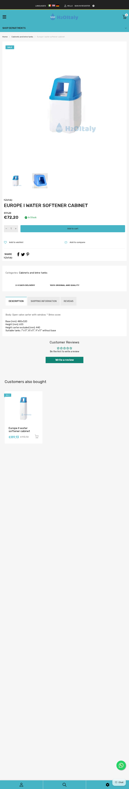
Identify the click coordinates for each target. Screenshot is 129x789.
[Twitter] (23, 254)
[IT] (49, 7)
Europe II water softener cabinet (19, 430)
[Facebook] (18, 254)
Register (85, 6)
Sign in (78, 6)
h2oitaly (8, 200)
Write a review (64, 359)
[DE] (57, 7)
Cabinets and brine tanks (32, 272)
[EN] (53, 7)
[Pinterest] (28, 254)
